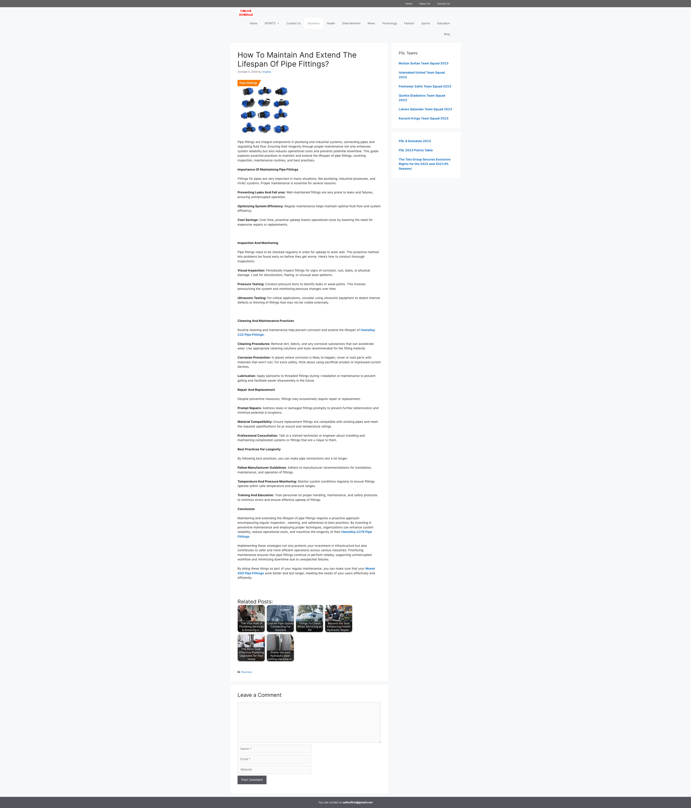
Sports (425, 23)
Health (331, 23)
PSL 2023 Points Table (416, 150)
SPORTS (270, 23)
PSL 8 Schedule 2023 (415, 141)
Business (314, 23)
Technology (389, 23)
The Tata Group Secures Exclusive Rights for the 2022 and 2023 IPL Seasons (424, 164)
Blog (447, 34)
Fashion (409, 23)
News (371, 23)
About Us (424, 3)
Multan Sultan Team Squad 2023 (423, 63)
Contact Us (443, 3)
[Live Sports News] (247, 12)
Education (443, 23)
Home (409, 3)
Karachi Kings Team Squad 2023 (423, 118)
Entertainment (351, 23)
